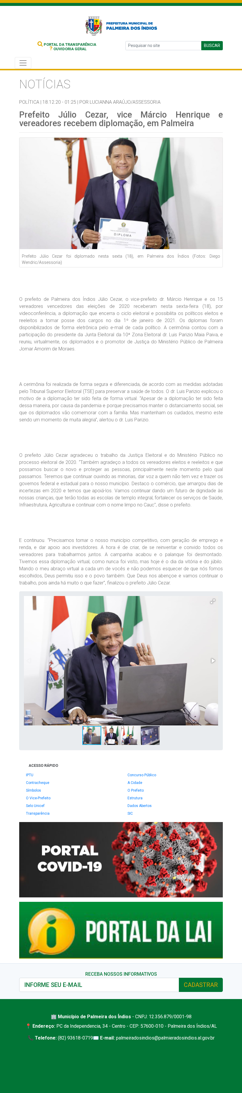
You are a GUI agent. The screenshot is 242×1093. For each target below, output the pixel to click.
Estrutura (135, 798)
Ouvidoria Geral (68, 49)
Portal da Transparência (69, 44)
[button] (213, 601)
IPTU (29, 775)
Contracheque (37, 783)
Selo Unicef (35, 806)
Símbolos (33, 790)
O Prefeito (135, 790)
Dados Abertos (139, 806)
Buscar (212, 45)
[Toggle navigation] (23, 63)
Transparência (38, 813)
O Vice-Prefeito (38, 798)
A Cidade (134, 783)
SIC (130, 813)
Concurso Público (141, 775)
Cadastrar (201, 984)
